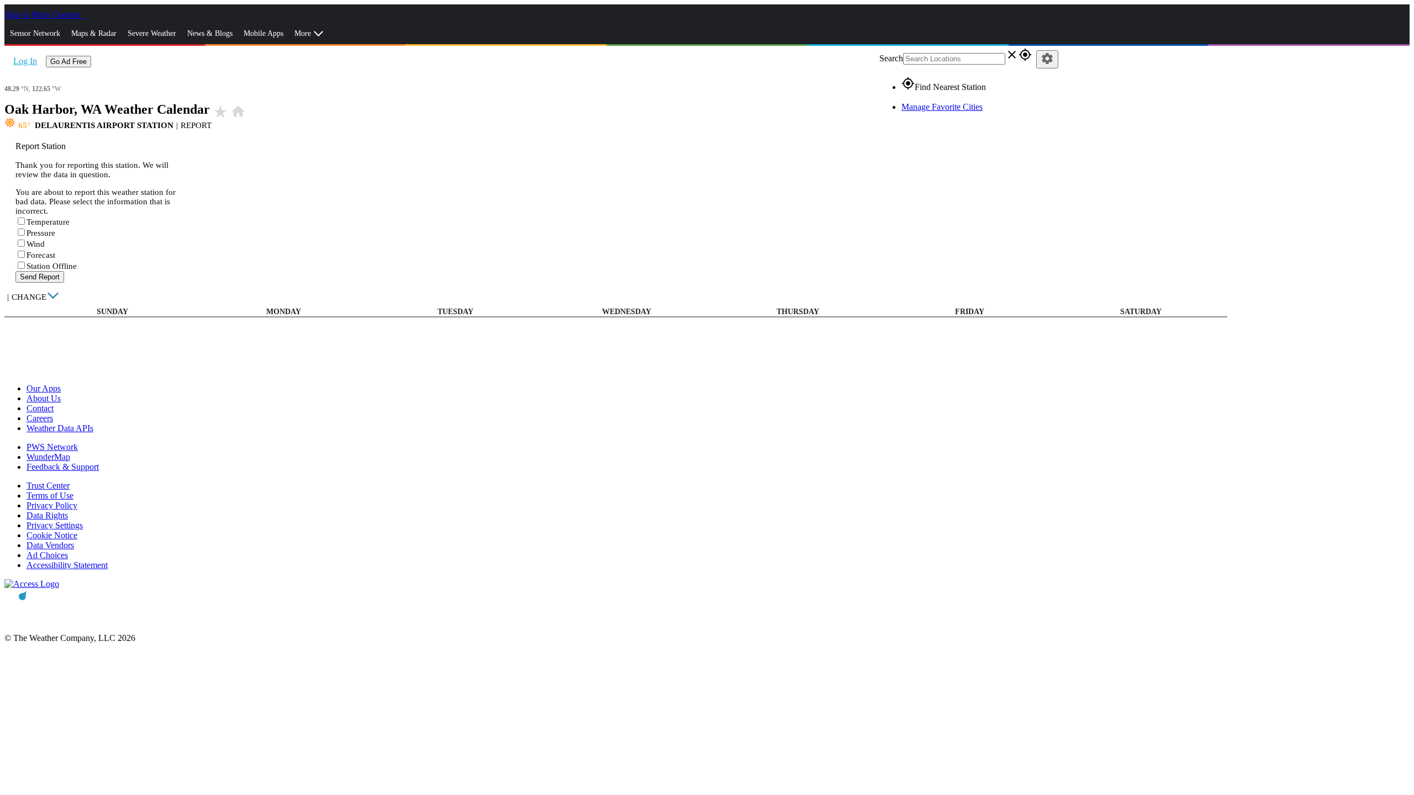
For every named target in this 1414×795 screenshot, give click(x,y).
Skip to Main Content (43, 14)
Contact (40, 408)
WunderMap (48, 457)
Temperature (48, 222)
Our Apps (44, 388)
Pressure (41, 233)
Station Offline (52, 266)
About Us (44, 398)
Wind (36, 244)
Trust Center (48, 485)
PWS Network (52, 447)
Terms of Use (50, 495)
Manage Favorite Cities (942, 107)
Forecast (41, 255)
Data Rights (47, 515)
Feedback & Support (63, 466)
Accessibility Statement (67, 565)
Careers (40, 418)
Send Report (40, 277)
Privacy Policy (52, 505)
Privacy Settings (55, 525)
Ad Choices (47, 555)
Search (891, 58)
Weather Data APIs (60, 428)
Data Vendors (50, 545)
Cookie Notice (52, 535)
